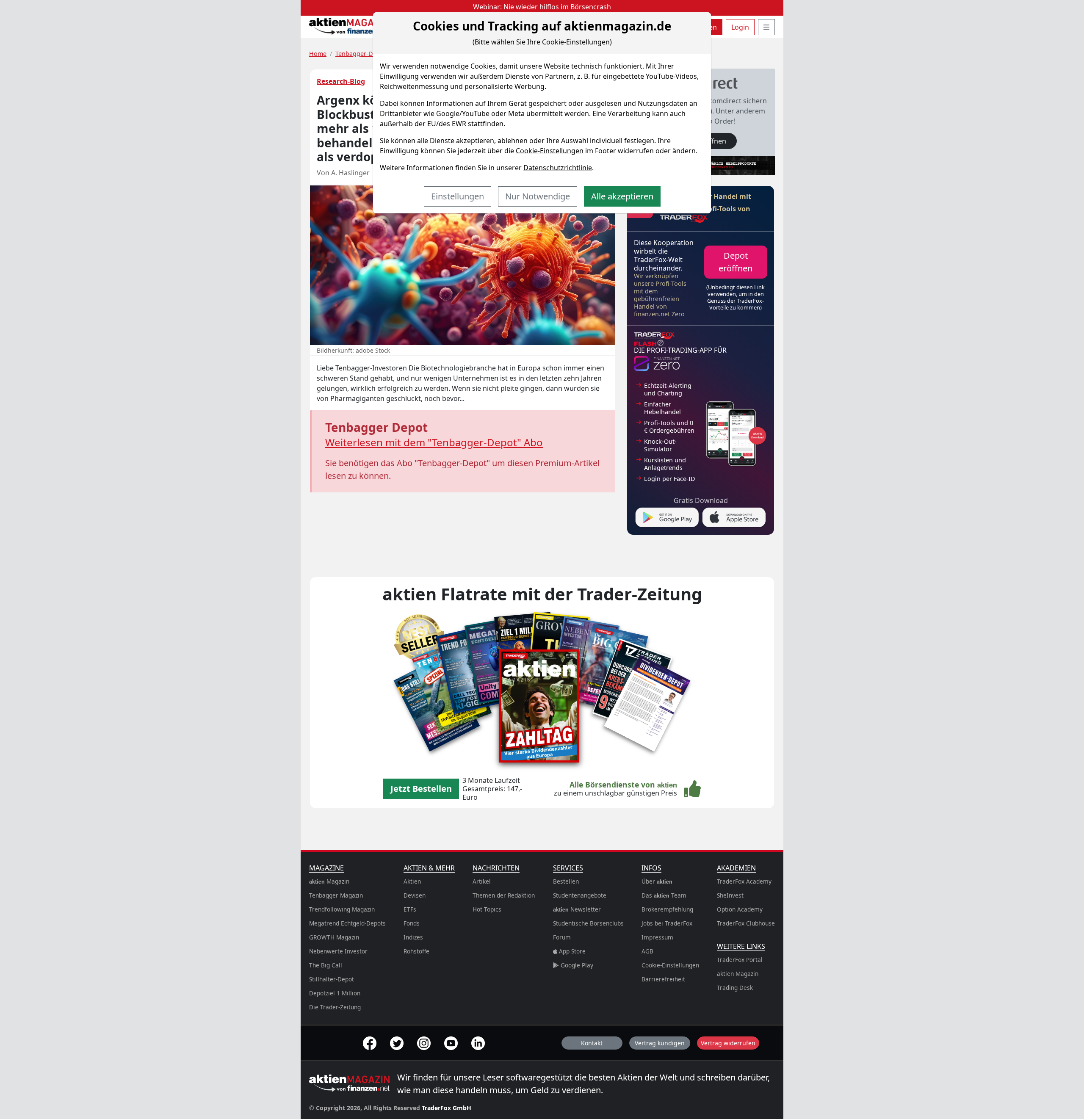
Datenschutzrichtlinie (557, 167)
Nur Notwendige (537, 196)
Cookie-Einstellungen (549, 150)
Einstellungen (457, 196)
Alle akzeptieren (622, 196)
